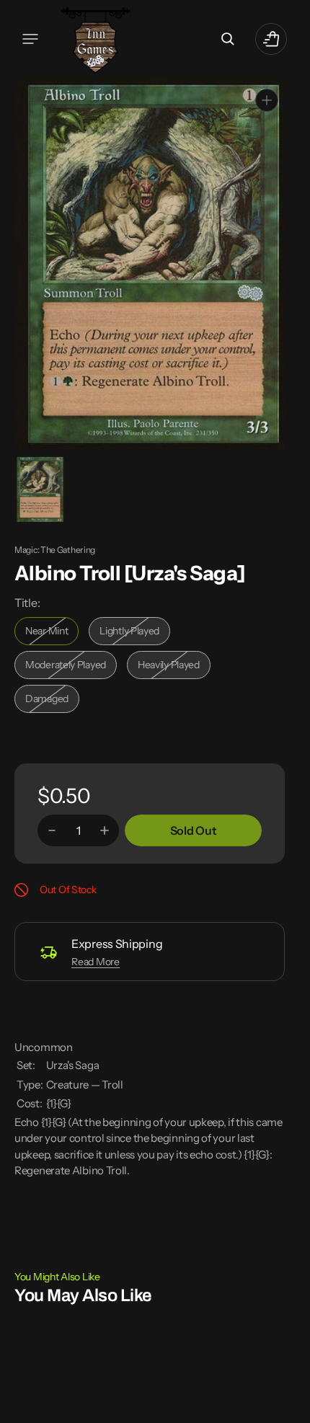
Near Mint (52, 634)
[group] (39, 488)
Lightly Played (134, 634)
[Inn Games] (95, 38)
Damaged (52, 701)
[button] (30, 39)
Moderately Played (68, 667)
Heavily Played (174, 667)
